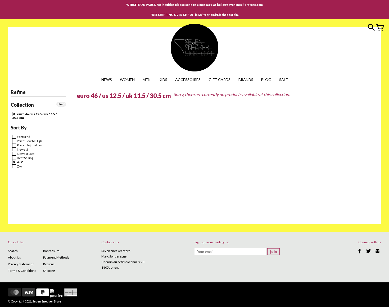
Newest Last (25, 154)
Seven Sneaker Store (46, 301)
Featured (23, 137)
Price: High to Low (29, 145)
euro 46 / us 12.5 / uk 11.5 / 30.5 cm (34, 115)
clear (61, 104)
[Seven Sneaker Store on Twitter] (368, 254)
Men (147, 79)
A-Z (19, 162)
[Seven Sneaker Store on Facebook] (359, 254)
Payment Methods (56, 257)
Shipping (49, 271)
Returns (49, 264)
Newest (22, 149)
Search (13, 251)
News (106, 79)
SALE (283, 79)
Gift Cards (219, 79)
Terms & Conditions (22, 271)
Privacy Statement (21, 264)
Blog (266, 79)
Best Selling (24, 158)
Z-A (19, 166)
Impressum (51, 251)
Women (127, 79)
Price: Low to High (29, 141)
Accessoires (188, 79)
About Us (14, 257)
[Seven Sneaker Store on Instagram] (377, 254)
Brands (245, 79)
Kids (163, 79)
